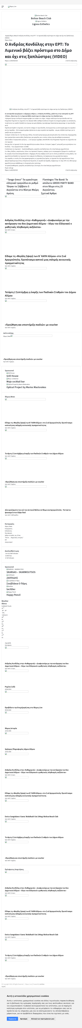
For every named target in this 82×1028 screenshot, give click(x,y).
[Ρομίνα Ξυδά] (16, 671)
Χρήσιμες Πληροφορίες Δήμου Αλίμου (20, 749)
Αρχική (7, 36)
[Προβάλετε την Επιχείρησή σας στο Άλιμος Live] (16, 692)
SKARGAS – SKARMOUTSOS (21, 572)
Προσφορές (8, 533)
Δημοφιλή (8, 643)
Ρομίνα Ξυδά (10, 687)
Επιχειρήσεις (8, 529)
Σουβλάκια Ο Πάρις (17, 583)
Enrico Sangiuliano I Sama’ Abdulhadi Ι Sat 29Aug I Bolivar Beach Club (31, 816)
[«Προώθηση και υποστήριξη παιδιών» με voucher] (26, 301)
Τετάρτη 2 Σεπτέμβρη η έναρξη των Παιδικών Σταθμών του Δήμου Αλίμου (40, 293)
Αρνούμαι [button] (23, 1019)
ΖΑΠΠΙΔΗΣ (12, 578)
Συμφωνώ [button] (12, 1019)
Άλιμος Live (8, 61)
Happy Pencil (13, 595)
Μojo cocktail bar (16, 381)
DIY (6, 540)
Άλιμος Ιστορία (11, 728)
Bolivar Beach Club (41, 18)
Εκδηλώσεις (8, 531)
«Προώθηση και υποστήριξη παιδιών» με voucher (31, 325)
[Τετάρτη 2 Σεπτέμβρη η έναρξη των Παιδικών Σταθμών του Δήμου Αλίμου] (26, 269)
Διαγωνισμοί (8, 542)
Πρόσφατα (8, 645)
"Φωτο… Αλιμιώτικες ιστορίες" (14, 538)
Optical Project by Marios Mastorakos (26, 387)
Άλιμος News (13, 36)
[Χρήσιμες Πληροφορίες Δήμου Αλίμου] (16, 734)
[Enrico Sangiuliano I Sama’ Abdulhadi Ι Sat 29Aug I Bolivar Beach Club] (16, 801)
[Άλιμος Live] (12, 7)
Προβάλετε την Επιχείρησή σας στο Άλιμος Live (23, 707)
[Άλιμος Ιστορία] (16, 713)
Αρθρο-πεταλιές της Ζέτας (12, 535)
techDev (11, 589)
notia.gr (11, 168)
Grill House (12, 376)
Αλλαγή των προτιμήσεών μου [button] (42, 1019)
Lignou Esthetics (41, 24)
